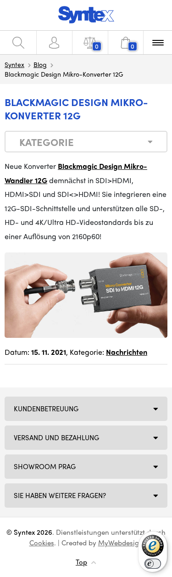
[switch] (152, 564)
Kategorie (46, 141)
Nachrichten (126, 352)
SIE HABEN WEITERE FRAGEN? (60, 495)
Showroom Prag (45, 466)
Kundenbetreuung (46, 408)
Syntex (14, 64)
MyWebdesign (120, 543)
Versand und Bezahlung (56, 437)
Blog (40, 64)
